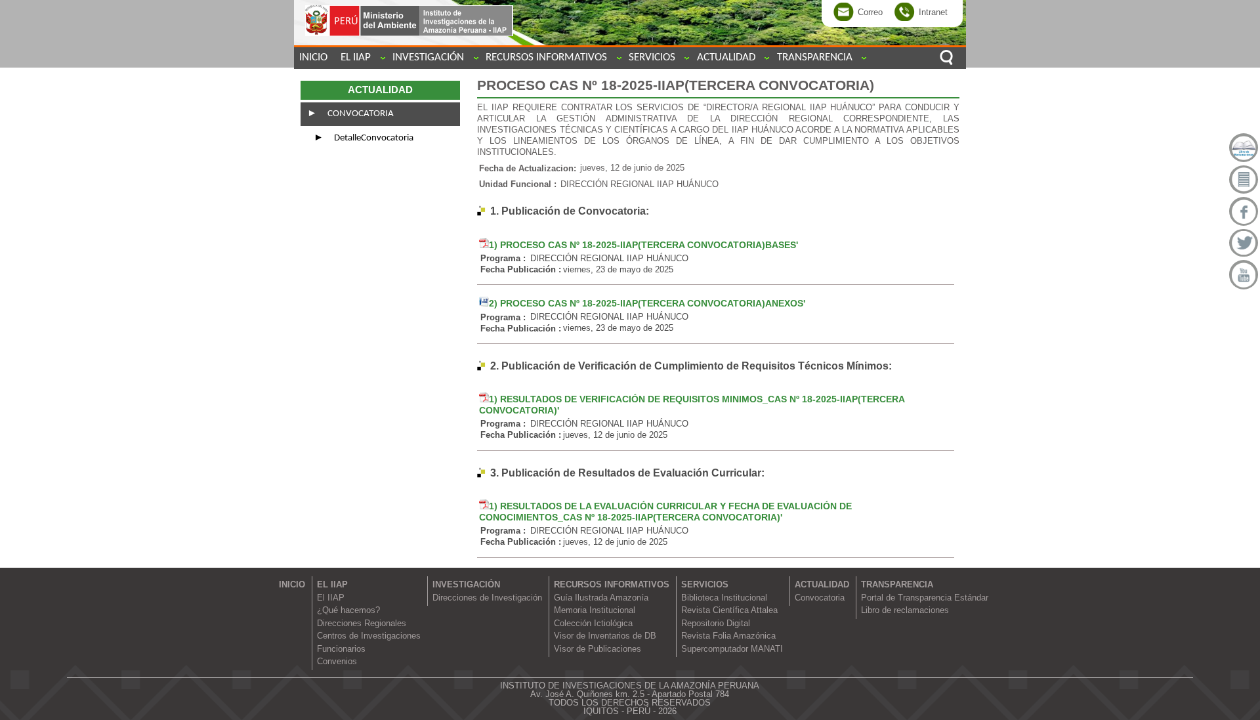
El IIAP (331, 597)
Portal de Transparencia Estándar (924, 597)
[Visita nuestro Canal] (1243, 274)
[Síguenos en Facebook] (1243, 211)
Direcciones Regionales (361, 623)
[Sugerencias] (1243, 179)
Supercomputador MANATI (732, 649)
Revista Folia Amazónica (728, 635)
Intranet (933, 11)
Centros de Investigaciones (369, 635)
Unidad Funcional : (517, 184)
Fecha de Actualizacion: (527, 168)
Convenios (337, 661)
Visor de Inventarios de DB (605, 635)
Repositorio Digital (715, 623)
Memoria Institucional (594, 610)
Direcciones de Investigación (487, 597)
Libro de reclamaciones (905, 610)
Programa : (503, 258)
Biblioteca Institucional (724, 597)
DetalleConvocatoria (372, 138)
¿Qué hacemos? (348, 610)
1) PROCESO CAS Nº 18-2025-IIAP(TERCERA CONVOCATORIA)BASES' (643, 245)
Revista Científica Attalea (729, 610)
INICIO (313, 57)
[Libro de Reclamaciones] (1243, 147)
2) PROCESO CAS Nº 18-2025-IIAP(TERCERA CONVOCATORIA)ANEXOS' (647, 303)
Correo (870, 11)
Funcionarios (341, 649)
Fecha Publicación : (520, 269)
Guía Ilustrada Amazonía (601, 597)
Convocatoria (360, 114)
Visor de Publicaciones (597, 649)
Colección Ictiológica (593, 623)
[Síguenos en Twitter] (1243, 243)
